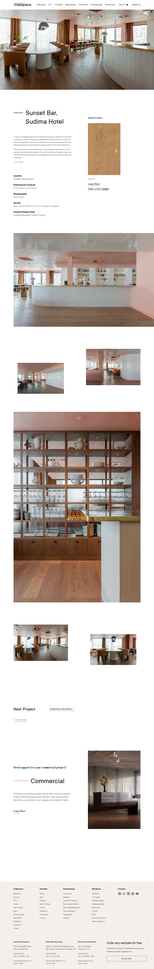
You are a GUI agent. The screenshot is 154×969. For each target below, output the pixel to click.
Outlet (16, 928)
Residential (43, 911)
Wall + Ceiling (18, 908)
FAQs (93, 915)
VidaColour (17, 921)
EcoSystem (17, 918)
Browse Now (127, 958)
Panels (16, 904)
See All (42, 894)
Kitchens (43, 901)
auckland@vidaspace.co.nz (23, 961)
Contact (95, 911)
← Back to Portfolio (20, 720)
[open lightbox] (84, 280)
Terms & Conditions (98, 918)
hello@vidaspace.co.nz (85, 961)
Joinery (42, 908)
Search (135, 4)
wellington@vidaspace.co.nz (55, 961)
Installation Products (70, 901)
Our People (96, 897)
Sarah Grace (19, 197)
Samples (66, 918)
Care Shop (17, 925)
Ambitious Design (98, 901)
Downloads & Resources (71, 908)
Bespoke (66, 897)
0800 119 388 (18, 963)
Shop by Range (19, 915)
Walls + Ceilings (45, 904)
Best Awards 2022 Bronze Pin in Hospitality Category (36, 206)
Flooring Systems (69, 911)
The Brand (95, 894)
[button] (41, 5)
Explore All (17, 894)
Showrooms (96, 908)
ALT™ (50, 4)
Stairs (15, 911)
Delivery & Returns (98, 921)
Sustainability (67, 915)
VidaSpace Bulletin (98, 904)
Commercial (44, 915)
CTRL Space (19, 162)
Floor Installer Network (71, 904)
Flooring (16, 897)
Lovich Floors (31, 188)
